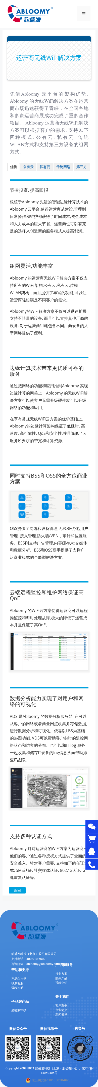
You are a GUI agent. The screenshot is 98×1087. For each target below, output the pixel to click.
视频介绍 (61, 983)
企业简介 (61, 1010)
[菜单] (83, 13)
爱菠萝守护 (18, 1010)
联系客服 (17, 983)
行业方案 (61, 974)
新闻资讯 (61, 1014)
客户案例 (61, 1005)
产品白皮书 (18, 979)
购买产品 (61, 978)
